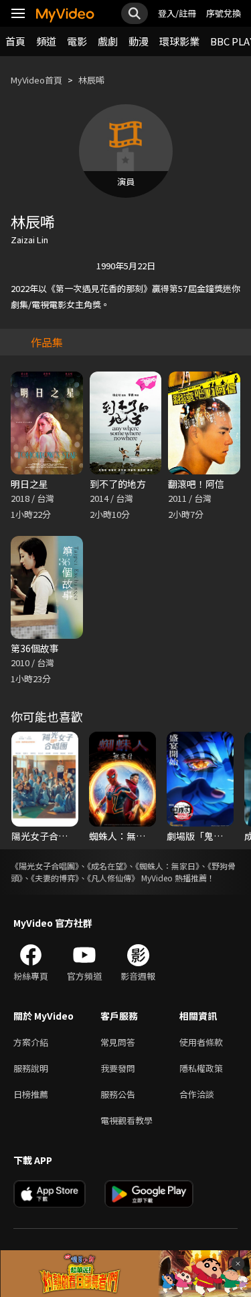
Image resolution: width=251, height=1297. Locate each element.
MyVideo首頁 (36, 80)
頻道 (46, 41)
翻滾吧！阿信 (196, 483)
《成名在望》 (107, 865)
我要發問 (117, 1068)
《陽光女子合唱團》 (45, 865)
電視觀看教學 (126, 1120)
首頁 (15, 41)
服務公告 (117, 1094)
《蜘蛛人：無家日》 (167, 865)
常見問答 (117, 1042)
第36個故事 (35, 648)
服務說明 (30, 1068)
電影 (77, 41)
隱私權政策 (201, 1068)
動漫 (139, 41)
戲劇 (108, 41)
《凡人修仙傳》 (113, 877)
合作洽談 (196, 1094)
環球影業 (179, 41)
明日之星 (29, 483)
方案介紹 (30, 1042)
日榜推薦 (30, 1094)
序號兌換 (223, 13)
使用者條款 (201, 1042)
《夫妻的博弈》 (55, 877)
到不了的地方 (118, 483)
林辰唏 (91, 80)
